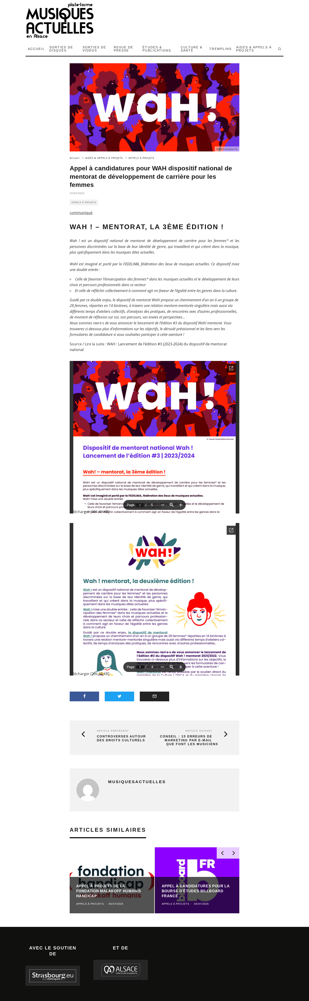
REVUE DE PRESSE (123, 48)
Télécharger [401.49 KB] (89, 511)
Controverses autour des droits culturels (121, 738)
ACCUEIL (36, 49)
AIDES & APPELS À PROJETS (254, 48)
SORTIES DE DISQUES (61, 48)
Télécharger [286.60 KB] (89, 673)
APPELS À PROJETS (83, 202)
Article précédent (113, 731)
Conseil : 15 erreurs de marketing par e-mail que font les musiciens (189, 740)
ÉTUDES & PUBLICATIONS (157, 48)
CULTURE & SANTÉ (192, 48)
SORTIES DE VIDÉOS (94, 48)
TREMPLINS (220, 49)
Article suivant (198, 731)
